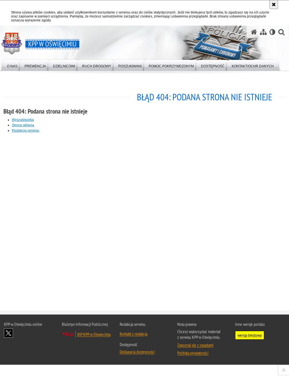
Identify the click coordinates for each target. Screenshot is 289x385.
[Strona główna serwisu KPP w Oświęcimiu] (254, 32)
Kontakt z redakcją (133, 334)
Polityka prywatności (192, 353)
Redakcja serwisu (25, 130)
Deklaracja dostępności (137, 352)
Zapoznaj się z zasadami (195, 345)
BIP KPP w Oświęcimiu (94, 334)
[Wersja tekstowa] (272, 32)
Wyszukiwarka (23, 120)
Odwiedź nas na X (8, 333)
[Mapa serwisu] (263, 32)
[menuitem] (12, 65)
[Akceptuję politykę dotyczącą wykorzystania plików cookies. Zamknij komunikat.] (274, 4)
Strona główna (23, 125)
